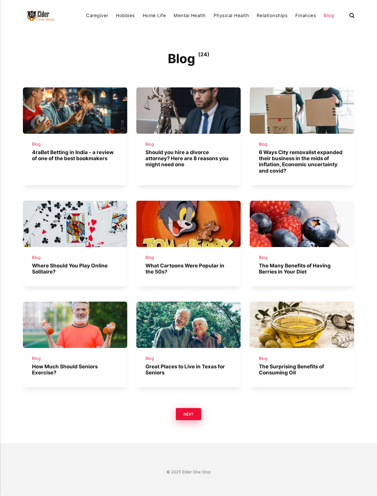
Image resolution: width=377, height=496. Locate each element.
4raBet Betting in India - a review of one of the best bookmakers (73, 155)
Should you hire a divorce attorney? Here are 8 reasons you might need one (187, 158)
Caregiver (97, 15)
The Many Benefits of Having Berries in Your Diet (295, 268)
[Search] (351, 15)
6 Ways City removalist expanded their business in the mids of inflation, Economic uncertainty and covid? (301, 161)
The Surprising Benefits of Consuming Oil (291, 369)
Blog (329, 15)
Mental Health (190, 15)
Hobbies (125, 15)
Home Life (154, 15)
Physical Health (231, 15)
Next (188, 414)
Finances (305, 15)
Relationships (272, 15)
